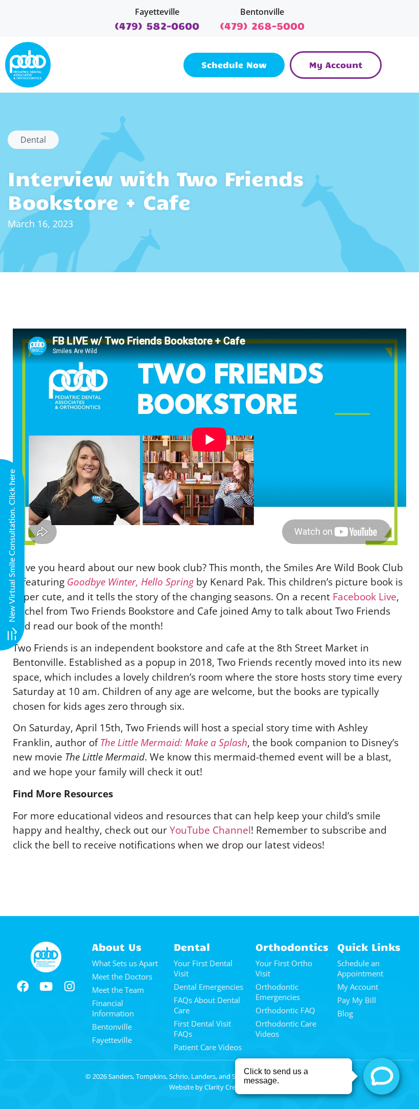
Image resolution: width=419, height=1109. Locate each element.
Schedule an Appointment (360, 968)
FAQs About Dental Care (207, 1005)
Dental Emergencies (208, 987)
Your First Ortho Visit (283, 968)
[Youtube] (46, 986)
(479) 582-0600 (156, 25)
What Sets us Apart (125, 963)
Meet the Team (118, 990)
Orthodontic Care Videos (285, 1028)
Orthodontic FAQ (285, 1010)
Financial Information (113, 1008)
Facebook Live (365, 596)
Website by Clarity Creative (209, 1087)
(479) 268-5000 (262, 25)
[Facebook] (22, 986)
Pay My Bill (356, 1000)
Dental (33, 139)
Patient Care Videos (208, 1047)
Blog (345, 1013)
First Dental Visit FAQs (202, 1028)
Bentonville (262, 11)
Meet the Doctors (122, 976)
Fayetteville (157, 11)
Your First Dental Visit (203, 968)
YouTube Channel (210, 830)
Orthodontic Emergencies (277, 992)
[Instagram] (69, 986)
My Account (357, 987)
